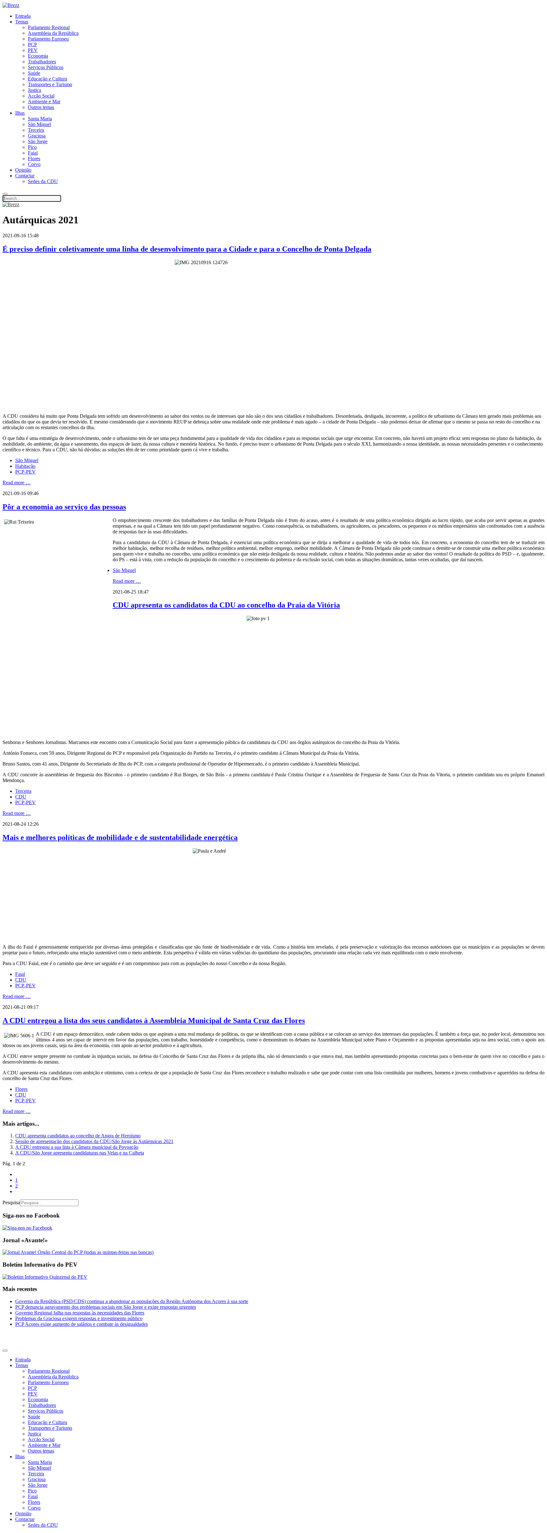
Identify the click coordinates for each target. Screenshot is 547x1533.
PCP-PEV (25, 471)
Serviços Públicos (45, 67)
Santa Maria (40, 118)
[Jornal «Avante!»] (78, 1252)
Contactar (25, 175)
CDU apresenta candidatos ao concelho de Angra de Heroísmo (78, 1135)
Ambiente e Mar (44, 101)
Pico (32, 147)
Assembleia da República (53, 33)
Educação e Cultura (47, 78)
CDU (20, 796)
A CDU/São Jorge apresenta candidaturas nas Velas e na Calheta (79, 1152)
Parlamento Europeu (48, 38)
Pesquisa (11, 1202)
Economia (38, 56)
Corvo (34, 164)
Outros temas (41, 107)
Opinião (23, 170)
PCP (32, 44)
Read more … (17, 482)
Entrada (23, 16)
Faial (33, 153)
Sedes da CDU (43, 181)
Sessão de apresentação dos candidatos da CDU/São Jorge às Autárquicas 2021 (94, 1141)
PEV (33, 50)
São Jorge (37, 141)
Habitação (25, 466)
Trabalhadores (42, 61)
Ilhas (20, 113)
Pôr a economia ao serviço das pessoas (64, 507)
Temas (21, 21)
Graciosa (37, 135)
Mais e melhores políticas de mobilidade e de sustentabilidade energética (120, 837)
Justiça (34, 90)
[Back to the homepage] (11, 5)
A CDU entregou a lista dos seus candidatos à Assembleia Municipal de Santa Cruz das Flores (154, 1020)
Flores (34, 158)
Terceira (36, 130)
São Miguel (39, 124)
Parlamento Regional (49, 27)
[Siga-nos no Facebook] (27, 1228)
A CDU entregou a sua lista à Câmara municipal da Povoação (76, 1147)
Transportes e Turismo (50, 84)
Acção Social (41, 96)
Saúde (34, 73)
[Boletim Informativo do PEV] (45, 1277)
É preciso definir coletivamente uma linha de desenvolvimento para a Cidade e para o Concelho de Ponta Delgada (187, 249)
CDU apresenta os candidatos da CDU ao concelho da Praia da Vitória (226, 605)
